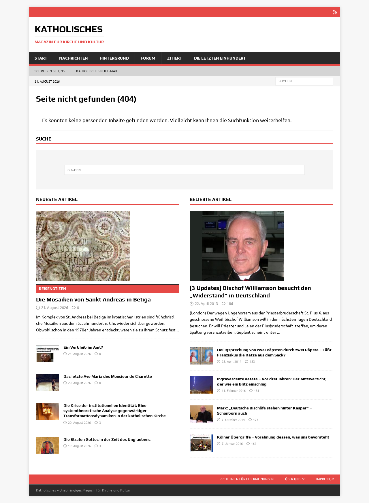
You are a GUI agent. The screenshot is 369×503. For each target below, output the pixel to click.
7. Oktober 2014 (233, 419)
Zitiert (174, 57)
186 (230, 303)
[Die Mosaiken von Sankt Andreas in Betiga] (107, 246)
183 (252, 361)
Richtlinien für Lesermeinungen (247, 479)
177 (255, 419)
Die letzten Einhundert (220, 57)
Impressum (325, 479)
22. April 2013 (206, 303)
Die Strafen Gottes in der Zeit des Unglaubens (106, 439)
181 (256, 390)
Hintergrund (114, 57)
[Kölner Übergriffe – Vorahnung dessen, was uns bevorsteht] (201, 443)
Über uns (292, 479)
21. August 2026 (54, 307)
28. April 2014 (231, 361)
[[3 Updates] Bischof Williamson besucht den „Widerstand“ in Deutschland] (261, 246)
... (177, 329)
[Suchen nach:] (304, 80)
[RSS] (335, 12)
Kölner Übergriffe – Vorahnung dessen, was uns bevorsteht (273, 437)
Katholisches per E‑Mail (97, 71)
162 (253, 443)
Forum (148, 57)
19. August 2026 (79, 445)
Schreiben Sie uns (50, 71)
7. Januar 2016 (232, 443)
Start (41, 57)
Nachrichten (73, 57)
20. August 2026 (79, 382)
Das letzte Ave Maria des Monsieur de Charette (107, 376)
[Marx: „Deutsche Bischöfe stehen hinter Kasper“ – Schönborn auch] (201, 414)
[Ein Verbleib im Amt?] (47, 353)
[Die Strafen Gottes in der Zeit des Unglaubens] (47, 445)
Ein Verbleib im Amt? (83, 347)
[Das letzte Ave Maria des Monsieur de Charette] (47, 382)
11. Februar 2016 (234, 390)
